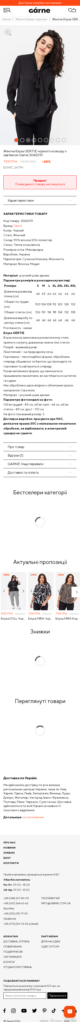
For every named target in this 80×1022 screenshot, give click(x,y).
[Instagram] (13, 1010)
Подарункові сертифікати (13, 954)
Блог (7, 857)
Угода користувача (17, 967)
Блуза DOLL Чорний (13, 618)
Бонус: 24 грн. (13, 167)
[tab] (40, 447)
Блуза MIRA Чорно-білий (41, 618)
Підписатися (57, 995)
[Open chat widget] (70, 1012)
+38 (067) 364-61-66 (15, 903)
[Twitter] (34, 1011)
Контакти (11, 863)
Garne (6, 19)
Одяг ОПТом (50, 946)
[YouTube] (24, 1011)
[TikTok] (54, 1010)
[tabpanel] (40, 324)
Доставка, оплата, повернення (16, 944)
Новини (9, 847)
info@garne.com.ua (55, 903)
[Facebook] (4, 1010)
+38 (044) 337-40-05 (16, 898)
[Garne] (39, 10)
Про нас (9, 842)
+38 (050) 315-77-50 (15, 913)
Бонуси (9, 962)
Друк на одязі (50, 941)
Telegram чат (50, 898)
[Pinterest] (44, 1010)
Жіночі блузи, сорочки (31, 19)
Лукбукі (9, 852)
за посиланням (33, 817)
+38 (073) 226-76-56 (15, 923)
